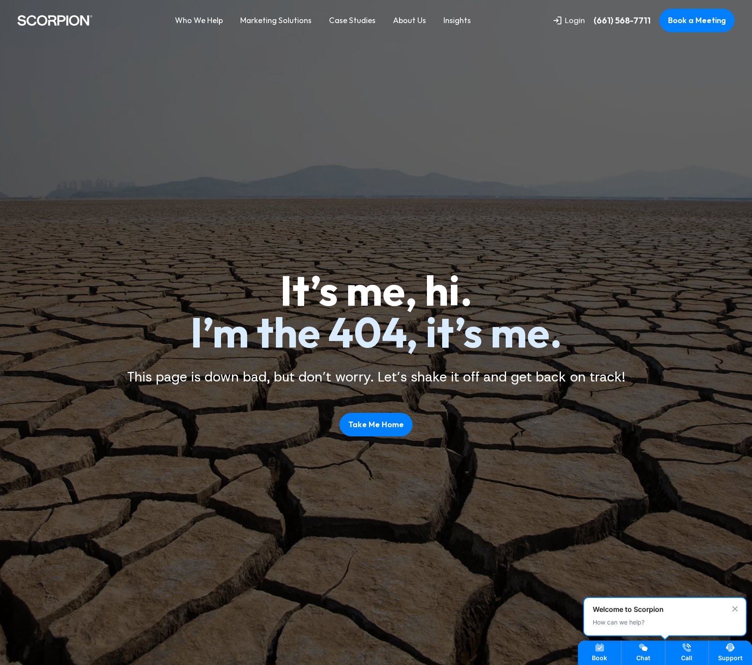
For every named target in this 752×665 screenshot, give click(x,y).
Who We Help (199, 20)
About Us (409, 20)
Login (575, 20)
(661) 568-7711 (622, 20)
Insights (457, 20)
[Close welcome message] (735, 608)
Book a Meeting (697, 20)
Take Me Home (376, 424)
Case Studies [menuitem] (352, 20)
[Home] (54, 20)
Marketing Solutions (276, 20)
